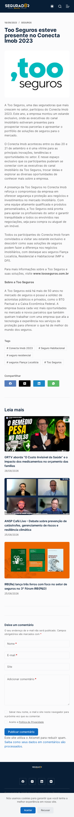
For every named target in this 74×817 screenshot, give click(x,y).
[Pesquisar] (59, 6)
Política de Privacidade (31, 722)
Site (9, 666)
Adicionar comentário (21, 679)
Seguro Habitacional (52, 348)
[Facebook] (10, 383)
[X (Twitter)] (25, 383)
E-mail (12, 655)
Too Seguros (53, 362)
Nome (12, 643)
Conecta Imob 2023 (20, 348)
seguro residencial (19, 355)
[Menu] (68, 6)
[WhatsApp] (53, 383)
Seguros (26, 22)
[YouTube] (51, 781)
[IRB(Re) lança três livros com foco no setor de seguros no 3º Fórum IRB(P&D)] (37, 560)
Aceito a (26, 722)
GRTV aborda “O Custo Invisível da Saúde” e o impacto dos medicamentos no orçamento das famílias (36, 461)
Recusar (45, 810)
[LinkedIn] (39, 383)
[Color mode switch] (52, 6)
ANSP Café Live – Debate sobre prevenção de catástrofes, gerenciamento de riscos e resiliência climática (35, 525)
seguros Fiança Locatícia (22, 362)
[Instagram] (32, 781)
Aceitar (28, 810)
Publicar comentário (21, 732)
